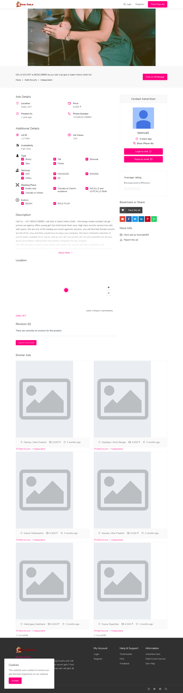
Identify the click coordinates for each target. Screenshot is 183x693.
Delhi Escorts (31, 80)
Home (18, 80)
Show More (64, 252)
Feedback (124, 663)
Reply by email (142, 159)
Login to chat (142, 151)
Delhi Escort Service (156, 658)
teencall (143, 133)
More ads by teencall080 (136, 234)
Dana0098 (23, 635)
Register (139, 4)
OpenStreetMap (107, 311)
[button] (108, 287)
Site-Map (150, 663)
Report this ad (130, 239)
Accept (15, 680)
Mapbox (97, 311)
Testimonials (126, 654)
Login (128, 4)
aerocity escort (23, 657)
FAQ (122, 658)
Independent (46, 80)
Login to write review (26, 343)
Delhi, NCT (21, 315)
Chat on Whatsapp (155, 76)
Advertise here (153, 654)
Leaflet (88, 311)
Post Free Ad (157, 4)
